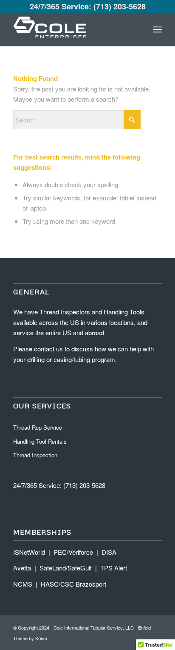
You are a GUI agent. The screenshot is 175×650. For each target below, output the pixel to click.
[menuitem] (157, 29)
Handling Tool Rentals (40, 441)
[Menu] (157, 29)
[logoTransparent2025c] (72, 29)
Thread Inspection (35, 455)
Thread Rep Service (37, 427)
